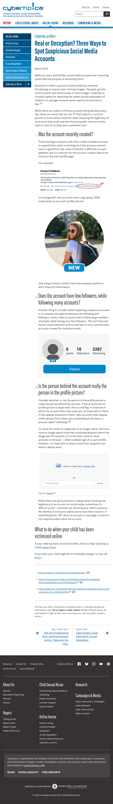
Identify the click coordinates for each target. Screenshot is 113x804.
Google (49, 493)
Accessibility (26, 668)
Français (105, 7)
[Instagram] (93, 664)
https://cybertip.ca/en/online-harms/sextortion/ (62, 572)
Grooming (44, 694)
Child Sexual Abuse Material (53, 690)
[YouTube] (101, 664)
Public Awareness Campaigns (90, 701)
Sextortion (10, 56)
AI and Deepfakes (13, 63)
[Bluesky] (86, 664)
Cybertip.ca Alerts (14, 84)
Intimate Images (13, 50)
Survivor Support (47, 702)
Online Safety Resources (17, 77)
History (6, 702)
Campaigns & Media (89, 23)
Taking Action (9, 719)
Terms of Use (9, 668)
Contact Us (21, 664)
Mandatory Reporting (13, 694)
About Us (86, 7)
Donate (96, 7)
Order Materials (50, 772)
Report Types (9, 726)
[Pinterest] (108, 664)
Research (68, 23)
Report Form (9, 723)
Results (6, 690)
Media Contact (83, 713)
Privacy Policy (36, 664)
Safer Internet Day (85, 709)
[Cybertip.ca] (24, 10)
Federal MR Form (11, 730)
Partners (7, 698)
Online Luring (12, 43)
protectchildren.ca (33, 765)
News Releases (83, 705)
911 (40, 557)
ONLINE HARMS (12, 36)
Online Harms (50, 23)
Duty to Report (46, 706)
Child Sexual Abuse (26, 23)
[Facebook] (79, 664)
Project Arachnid (47, 698)
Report (7, 23)
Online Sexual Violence (16, 70)
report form (49, 547)
